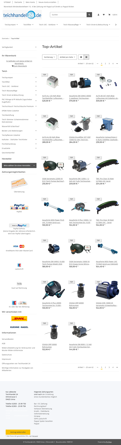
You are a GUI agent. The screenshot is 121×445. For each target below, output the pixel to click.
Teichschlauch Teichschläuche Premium (18, 106)
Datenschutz (7, 355)
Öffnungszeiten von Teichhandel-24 (16, 363)
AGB (3, 343)
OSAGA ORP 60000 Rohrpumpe (76, 304)
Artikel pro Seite (66, 57)
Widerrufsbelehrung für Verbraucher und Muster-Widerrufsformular (18, 349)
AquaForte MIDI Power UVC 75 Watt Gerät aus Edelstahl (107, 262)
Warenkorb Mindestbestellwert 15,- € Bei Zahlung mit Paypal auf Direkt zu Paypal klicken (39, 6)
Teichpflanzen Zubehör (11, 135)
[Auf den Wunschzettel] (61, 75)
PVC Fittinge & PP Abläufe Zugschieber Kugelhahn (17, 100)
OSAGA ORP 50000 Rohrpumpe (49, 345)
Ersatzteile (6, 148)
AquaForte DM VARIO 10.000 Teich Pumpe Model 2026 (53, 262)
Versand (35, 436)
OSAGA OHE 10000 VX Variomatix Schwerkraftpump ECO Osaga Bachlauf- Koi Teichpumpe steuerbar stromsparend (107, 304)
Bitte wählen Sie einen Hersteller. (17, 165)
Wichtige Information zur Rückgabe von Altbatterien (17, 369)
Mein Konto (30, 2)
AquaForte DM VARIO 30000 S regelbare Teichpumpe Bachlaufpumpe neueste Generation (80, 97)
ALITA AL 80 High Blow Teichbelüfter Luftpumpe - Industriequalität (52, 138)
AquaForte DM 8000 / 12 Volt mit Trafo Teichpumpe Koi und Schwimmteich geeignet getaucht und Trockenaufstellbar (80, 345)
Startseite (18, 2)
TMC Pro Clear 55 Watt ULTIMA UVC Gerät (105, 180)
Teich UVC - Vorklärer (10, 86)
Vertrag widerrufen (18, 432)
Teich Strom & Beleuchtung (13, 95)
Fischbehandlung (9, 144)
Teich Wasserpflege (9, 91)
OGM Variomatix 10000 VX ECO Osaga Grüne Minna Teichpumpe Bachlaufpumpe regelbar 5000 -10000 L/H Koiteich (80, 262)
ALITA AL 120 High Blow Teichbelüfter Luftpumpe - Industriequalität (52, 97)
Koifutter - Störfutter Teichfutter (14, 139)
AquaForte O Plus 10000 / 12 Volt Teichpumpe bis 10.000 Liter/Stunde (80, 221)
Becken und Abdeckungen (12, 131)
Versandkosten (8, 339)
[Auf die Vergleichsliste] (55, 75)
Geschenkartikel (8, 153)
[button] (98, 15)
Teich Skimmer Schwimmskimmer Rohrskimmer (15, 120)
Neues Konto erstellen (47, 2)
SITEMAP (7, 2)
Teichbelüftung (8, 115)
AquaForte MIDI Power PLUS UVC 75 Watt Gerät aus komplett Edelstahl (53, 221)
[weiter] (117, 64)
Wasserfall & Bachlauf (10, 126)
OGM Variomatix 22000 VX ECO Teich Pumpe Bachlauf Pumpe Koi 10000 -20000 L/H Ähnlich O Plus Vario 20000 (53, 180)
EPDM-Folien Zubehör (10, 111)
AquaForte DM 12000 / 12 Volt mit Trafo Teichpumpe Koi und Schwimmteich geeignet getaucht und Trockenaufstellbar (79, 180)
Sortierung (48, 57)
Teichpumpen (7, 77)
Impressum (6, 359)
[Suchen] (89, 14)
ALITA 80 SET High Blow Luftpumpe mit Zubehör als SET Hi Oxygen (107, 97)
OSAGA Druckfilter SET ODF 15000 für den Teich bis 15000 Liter (80, 138)
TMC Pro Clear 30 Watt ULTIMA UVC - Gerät (105, 221)
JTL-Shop (109, 442)
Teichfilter (6, 82)
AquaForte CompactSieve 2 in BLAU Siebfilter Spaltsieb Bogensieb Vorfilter (106, 138)
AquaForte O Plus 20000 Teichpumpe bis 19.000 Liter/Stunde (51, 304)
